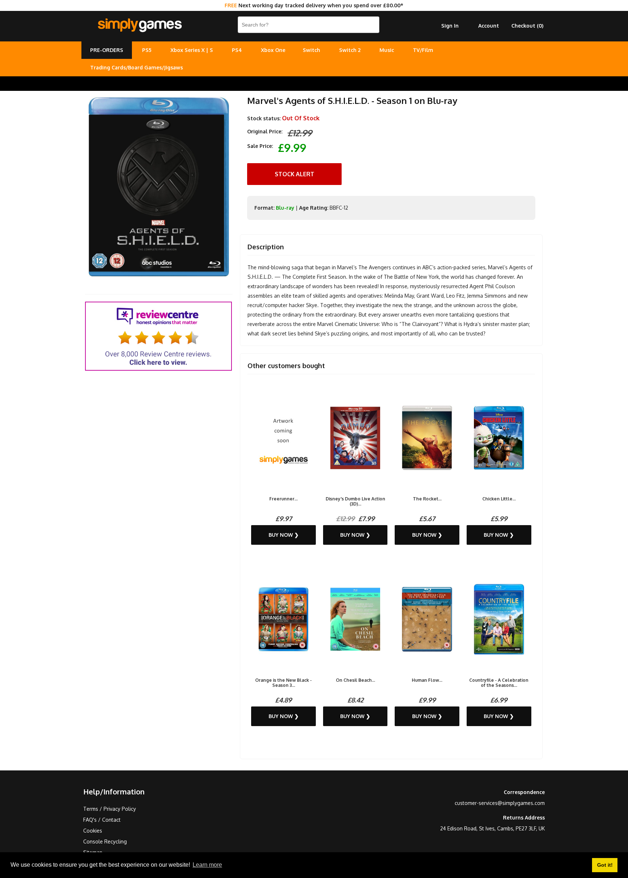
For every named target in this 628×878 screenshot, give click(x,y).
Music (386, 50)
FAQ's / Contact (102, 820)
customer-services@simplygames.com (500, 803)
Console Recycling (105, 841)
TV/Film (423, 50)
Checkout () (527, 26)
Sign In (450, 26)
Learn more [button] (207, 865)
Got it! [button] (605, 865)
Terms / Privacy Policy (109, 809)
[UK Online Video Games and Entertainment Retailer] (139, 25)
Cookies (92, 830)
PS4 (237, 50)
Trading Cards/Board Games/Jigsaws (136, 67)
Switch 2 (350, 50)
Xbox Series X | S (191, 50)
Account (488, 26)
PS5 (147, 50)
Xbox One (273, 50)
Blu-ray (285, 208)
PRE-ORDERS (106, 50)
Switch (311, 50)
